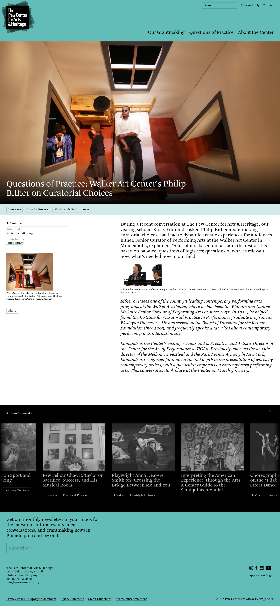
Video (120, 495)
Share (12, 311)
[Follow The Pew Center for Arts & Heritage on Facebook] (256, 569)
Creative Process (37, 209)
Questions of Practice (211, 32)
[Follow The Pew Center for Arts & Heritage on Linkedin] (262, 569)
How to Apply (250, 5)
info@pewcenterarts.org (22, 582)
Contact (268, 5)
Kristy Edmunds (170, 229)
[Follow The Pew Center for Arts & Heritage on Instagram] (251, 569)
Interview (14, 209)
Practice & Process (75, 495)
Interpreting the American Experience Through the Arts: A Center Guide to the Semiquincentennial (211, 482)
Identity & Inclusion (143, 495)
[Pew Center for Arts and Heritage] (17, 17)
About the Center (256, 32)
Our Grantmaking (166, 32)
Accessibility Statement (131, 599)
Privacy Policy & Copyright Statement (31, 599)
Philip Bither (14, 243)
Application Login (261, 575)
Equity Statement (72, 599)
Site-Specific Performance (71, 209)
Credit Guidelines (99, 599)
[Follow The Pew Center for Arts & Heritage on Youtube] (268, 569)
